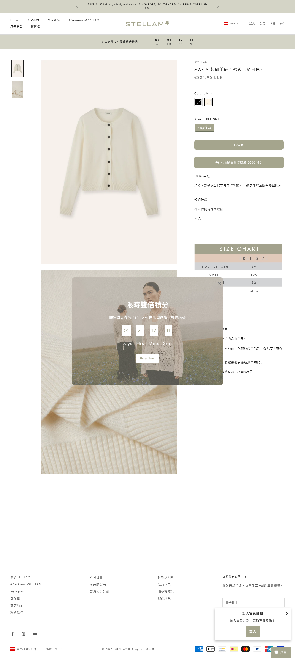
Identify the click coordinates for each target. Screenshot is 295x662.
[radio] (198, 102)
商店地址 (16, 605)
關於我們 (33, 20)
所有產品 (54, 20)
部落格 (35, 27)
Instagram (17, 591)
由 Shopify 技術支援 (141, 649)
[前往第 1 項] (17, 68)
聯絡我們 (16, 612)
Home (14, 20)
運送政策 (164, 598)
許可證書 (96, 577)
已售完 (239, 145)
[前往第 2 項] (17, 90)
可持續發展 (98, 584)
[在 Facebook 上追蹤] (12, 634)
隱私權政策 (166, 591)
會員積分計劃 (99, 591)
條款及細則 (166, 577)
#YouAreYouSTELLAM (84, 20)
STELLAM (201, 62)
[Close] (287, 613)
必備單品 (16, 27)
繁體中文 (51, 649)
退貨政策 (164, 584)
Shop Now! (147, 358)
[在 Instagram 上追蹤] (24, 634)
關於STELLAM (20, 577)
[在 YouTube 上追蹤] (35, 634)
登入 (252, 631)
